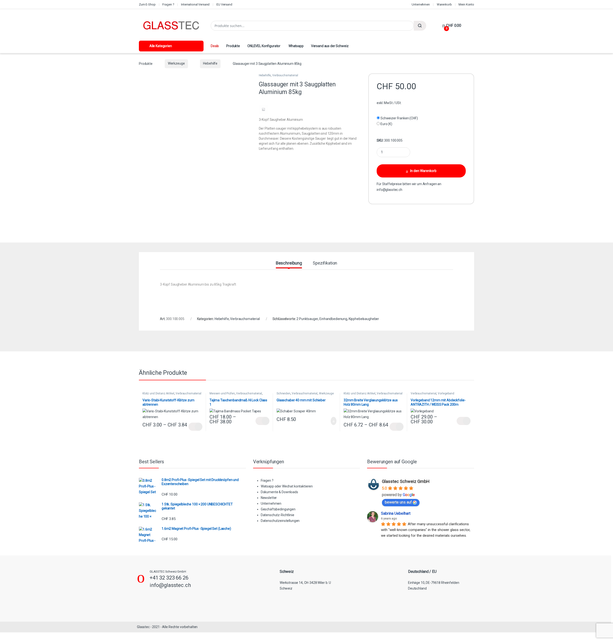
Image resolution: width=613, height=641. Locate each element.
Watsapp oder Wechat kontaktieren (287, 486)
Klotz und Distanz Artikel (158, 393)
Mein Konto (466, 4)
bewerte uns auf (398, 502)
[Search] (420, 26)
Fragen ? (168, 4)
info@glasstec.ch (389, 190)
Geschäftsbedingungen (278, 509)
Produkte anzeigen (195, 427)
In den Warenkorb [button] (328, 421)
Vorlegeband (446, 393)
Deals (215, 46)
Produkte (233, 46)
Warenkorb (444, 4)
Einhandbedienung (333, 319)
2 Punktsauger (307, 319)
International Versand (195, 4)
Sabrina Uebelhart (395, 513)
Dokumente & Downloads (279, 492)
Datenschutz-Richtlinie (277, 515)
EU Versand (224, 4)
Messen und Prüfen (222, 393)
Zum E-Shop (147, 4)
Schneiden (283, 393)
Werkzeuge (176, 63)
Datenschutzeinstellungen (280, 521)
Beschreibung (289, 263)
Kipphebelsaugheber (364, 319)
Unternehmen (421, 4)
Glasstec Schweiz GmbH (406, 481)
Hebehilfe (210, 63)
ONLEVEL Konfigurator (263, 46)
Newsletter (269, 498)
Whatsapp (296, 46)
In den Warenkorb (423, 171)
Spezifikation (325, 263)
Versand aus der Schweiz (330, 46)
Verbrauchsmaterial (285, 75)
